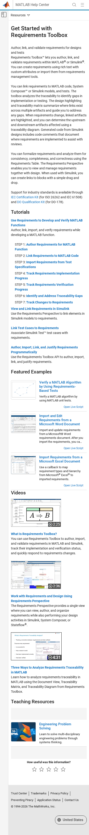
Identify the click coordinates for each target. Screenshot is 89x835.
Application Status (49, 800)
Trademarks (39, 793)
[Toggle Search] (74, 5)
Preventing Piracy (22, 800)
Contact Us (72, 800)
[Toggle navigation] (19, 15)
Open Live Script (73, 407)
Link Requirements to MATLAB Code (52, 256)
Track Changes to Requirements (49, 302)
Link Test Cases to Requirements (35, 328)
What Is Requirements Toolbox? (34, 534)
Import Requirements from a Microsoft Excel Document (60, 459)
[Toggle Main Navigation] (82, 5)
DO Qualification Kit (31, 202)
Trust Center (19, 793)
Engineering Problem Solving (55, 726)
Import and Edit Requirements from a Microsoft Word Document (59, 420)
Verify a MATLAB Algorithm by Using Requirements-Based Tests (60, 386)
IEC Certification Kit (24, 197)
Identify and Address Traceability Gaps (54, 296)
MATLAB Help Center (32, 5)
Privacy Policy (59, 793)
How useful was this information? (49, 762)
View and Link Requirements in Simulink (40, 309)
